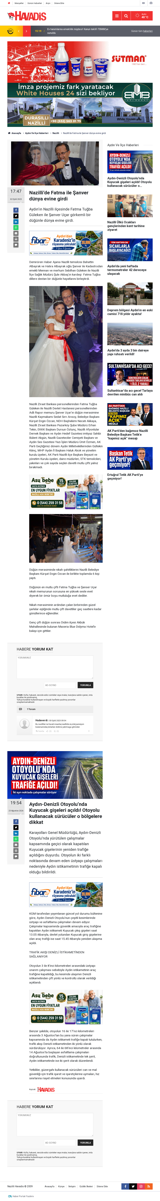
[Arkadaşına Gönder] (15, 233)
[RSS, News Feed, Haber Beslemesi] (149, 1186)
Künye (61, 1186)
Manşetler (19, 3)
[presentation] (18, 31)
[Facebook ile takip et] (125, 1186)
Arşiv (48, 3)
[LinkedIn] (15, 221)
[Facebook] (15, 210)
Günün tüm (142, 31)
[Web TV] (143, 3)
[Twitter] (15, 215)
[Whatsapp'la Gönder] (15, 227)
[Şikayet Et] (89, 731)
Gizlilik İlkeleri (86, 1186)
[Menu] (117, 16)
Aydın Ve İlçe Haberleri (36, 133)
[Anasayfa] (9, 3)
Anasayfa (16, 133)
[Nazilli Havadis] (26, 15)
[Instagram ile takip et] (141, 1186)
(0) (50, 731)
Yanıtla (41, 731)
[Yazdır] (15, 239)
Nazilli (55, 133)
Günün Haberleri (35, 3)
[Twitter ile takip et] (133, 1186)
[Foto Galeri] (151, 3)
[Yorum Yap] (15, 244)
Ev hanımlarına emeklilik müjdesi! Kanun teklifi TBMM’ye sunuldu (77, 31)
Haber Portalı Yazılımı (23, 1196)
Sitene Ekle (59, 3)
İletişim (72, 1186)
